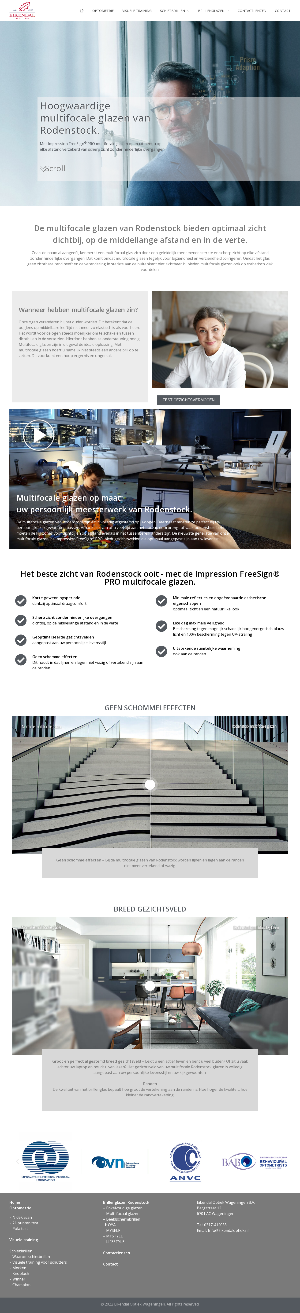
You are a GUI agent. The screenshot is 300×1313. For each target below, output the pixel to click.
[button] (17, 1161)
